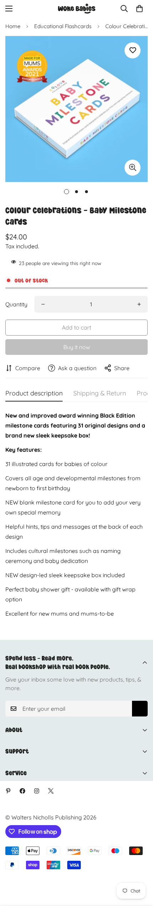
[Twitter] (51, 791)
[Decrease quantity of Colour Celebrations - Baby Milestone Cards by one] (43, 304)
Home (12, 26)
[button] (139, 8)
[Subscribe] (140, 708)
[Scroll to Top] (140, 868)
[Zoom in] (133, 168)
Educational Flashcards (62, 26)
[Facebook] (22, 791)
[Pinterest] (8, 791)
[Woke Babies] (76, 8)
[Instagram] (36, 791)
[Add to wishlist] (133, 50)
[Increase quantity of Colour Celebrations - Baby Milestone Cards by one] (139, 304)
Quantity (16, 304)
